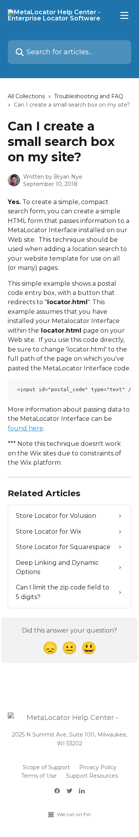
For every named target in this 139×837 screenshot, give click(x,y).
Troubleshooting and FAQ (88, 96)
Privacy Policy (98, 767)
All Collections (26, 96)
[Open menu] (124, 15)
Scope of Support (46, 767)
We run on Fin (74, 814)
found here (25, 428)
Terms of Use (39, 775)
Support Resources (92, 775)
